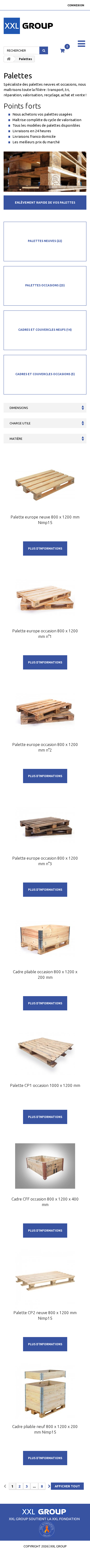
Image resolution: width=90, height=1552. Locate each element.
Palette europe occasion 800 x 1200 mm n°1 (45, 633)
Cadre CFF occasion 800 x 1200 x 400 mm (45, 1202)
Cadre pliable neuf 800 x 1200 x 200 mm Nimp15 (45, 1429)
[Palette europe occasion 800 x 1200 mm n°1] (45, 598)
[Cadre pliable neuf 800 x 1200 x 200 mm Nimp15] (45, 1393)
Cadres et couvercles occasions (45, 374)
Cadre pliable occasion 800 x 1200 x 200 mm (45, 974)
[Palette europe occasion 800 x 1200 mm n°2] (45, 711)
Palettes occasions (45, 285)
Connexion (75, 5)
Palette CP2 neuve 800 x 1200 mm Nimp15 (45, 1315)
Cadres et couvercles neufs (45, 329)
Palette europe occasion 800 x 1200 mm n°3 (45, 861)
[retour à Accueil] (8, 59)
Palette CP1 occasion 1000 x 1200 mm (45, 1085)
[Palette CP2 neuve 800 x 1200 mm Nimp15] (45, 1279)
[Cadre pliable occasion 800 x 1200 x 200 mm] (45, 939)
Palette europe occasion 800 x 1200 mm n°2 (45, 747)
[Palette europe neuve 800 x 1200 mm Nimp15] (45, 484)
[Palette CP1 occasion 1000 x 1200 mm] (45, 1052)
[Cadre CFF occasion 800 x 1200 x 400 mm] (45, 1166)
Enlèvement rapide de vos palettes (45, 202)
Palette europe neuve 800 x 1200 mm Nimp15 (45, 520)
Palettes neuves (45, 240)
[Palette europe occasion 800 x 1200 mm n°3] (45, 825)
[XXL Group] (15, 26)
